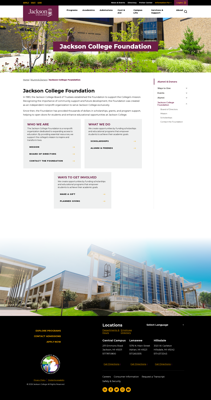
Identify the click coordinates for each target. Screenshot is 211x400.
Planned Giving (70, 201)
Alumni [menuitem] (161, 98)
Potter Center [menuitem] (145, 3)
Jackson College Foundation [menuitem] (166, 103)
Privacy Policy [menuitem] (40, 380)
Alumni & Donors (39, 80)
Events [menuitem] (161, 93)
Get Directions (111, 364)
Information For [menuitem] (162, 3)
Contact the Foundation (46, 161)
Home (26, 80)
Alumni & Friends (102, 148)
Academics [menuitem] (88, 10)
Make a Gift (67, 194)
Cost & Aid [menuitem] (121, 11)
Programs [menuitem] (72, 10)
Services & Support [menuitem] (157, 11)
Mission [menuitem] (163, 113)
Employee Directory (126, 331)
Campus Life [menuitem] (137, 11)
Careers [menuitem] (106, 376)
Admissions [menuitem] (106, 10)
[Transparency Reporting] (45, 365)
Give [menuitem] (39, 3)
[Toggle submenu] (186, 88)
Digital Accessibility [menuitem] (56, 380)
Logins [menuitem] (179, 3)
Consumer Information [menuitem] (126, 376)
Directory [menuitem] (132, 3)
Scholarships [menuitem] (166, 117)
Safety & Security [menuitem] (111, 381)
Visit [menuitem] (33, 3)
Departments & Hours (110, 331)
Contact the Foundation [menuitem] (171, 122)
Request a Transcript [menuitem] (153, 376)
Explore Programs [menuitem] (48, 331)
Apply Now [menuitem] (54, 342)
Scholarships (100, 141)
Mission (34, 147)
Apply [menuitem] (26, 3)
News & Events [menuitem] (118, 3)
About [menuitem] (179, 10)
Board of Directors (42, 154)
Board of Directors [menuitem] (169, 109)
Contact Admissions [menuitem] (47, 336)
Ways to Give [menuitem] (164, 88)
